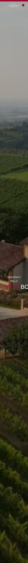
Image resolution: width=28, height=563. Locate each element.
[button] (2, 5)
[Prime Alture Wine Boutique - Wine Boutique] (14, 5)
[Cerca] (23, 5)
